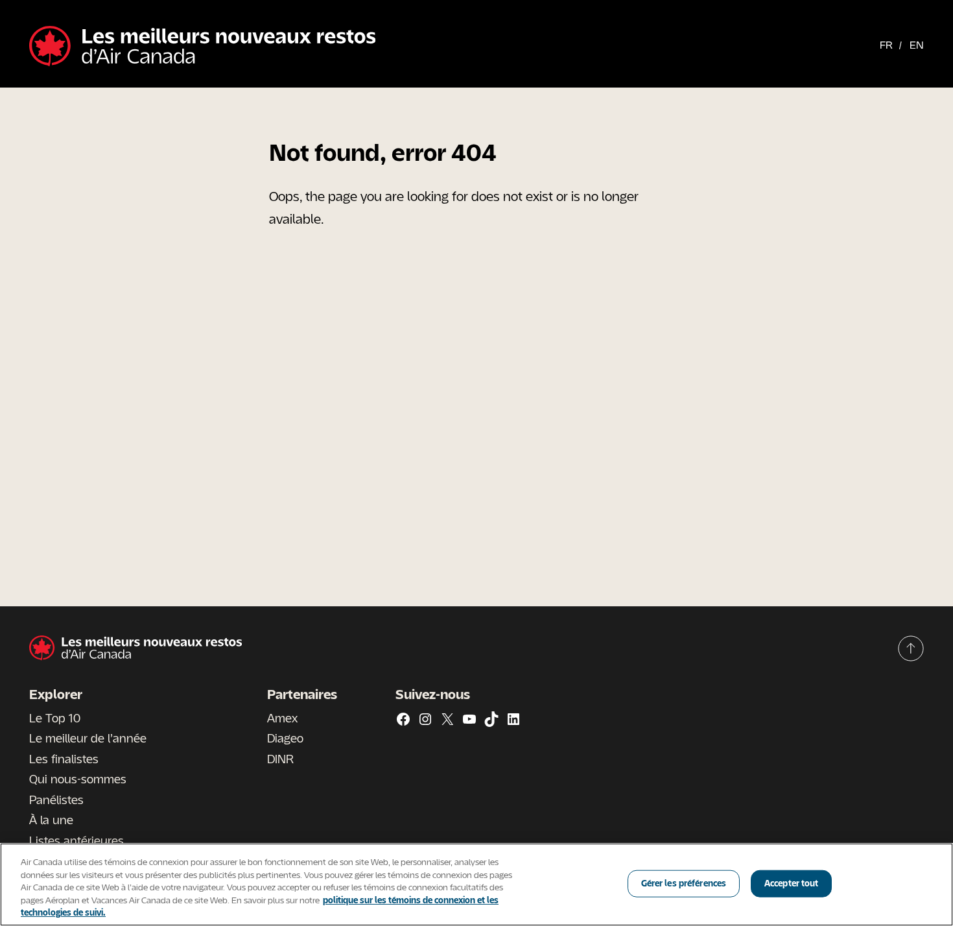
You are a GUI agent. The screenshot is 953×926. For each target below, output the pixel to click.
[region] (476, 884)
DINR (280, 758)
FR (886, 45)
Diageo (285, 738)
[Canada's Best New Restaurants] (202, 47)
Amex (282, 718)
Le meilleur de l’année (88, 738)
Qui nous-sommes (77, 779)
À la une (51, 819)
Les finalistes (64, 758)
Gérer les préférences (684, 883)
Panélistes (56, 799)
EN (917, 45)
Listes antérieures (76, 840)
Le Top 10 (54, 718)
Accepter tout (791, 883)
